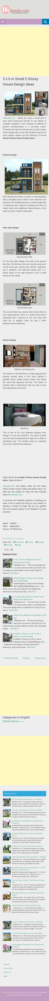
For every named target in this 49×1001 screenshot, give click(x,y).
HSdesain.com (9, 118)
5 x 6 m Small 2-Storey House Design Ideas (20, 81)
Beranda (26, 658)
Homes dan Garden (33, 995)
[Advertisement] (24, 51)
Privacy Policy (8, 968)
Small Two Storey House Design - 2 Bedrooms (27, 799)
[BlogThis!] (7, 549)
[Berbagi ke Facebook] (12, 549)
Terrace (22, 722)
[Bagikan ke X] (9, 549)
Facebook (19, 542)
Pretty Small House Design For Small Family (26, 905)
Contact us (7, 972)
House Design (19, 538)
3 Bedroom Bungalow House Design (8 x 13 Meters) (29, 857)
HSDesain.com (21, 992)
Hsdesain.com (9, 486)
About (5, 976)
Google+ (40, 542)
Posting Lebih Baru (10, 658)
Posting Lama (40, 658)
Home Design (9, 538)
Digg (19, 545)
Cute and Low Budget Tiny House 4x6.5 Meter (27, 810)
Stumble (9, 545)
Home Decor (11, 721)
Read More (14, 573)
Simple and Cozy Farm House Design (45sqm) (27, 846)
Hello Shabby (42, 992)
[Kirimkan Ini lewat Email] (5, 549)
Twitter (30, 542)
